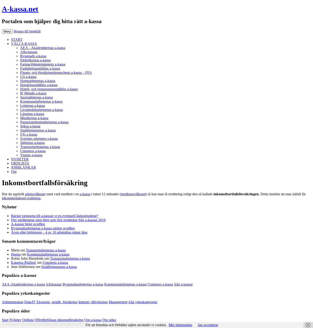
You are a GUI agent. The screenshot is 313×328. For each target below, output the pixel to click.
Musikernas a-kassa (34, 118)
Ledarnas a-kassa (32, 105)
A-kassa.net (20, 9)
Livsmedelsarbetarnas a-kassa (41, 110)
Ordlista (27, 320)
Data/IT (30, 302)
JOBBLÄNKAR (23, 167)
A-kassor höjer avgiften (28, 224)
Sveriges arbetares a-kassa (39, 139)
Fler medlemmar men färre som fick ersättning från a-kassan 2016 (58, 220)
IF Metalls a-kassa (33, 93)
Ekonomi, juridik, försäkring (56, 302)
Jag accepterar (208, 325)
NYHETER (20, 159)
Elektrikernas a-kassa (35, 60)
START (16, 39)
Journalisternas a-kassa (36, 97)
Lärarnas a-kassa (32, 114)
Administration (12, 302)
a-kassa (85, 194)
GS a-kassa (28, 77)
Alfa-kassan (28, 52)
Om (13, 172)
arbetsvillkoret (35, 194)
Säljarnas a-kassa (32, 143)
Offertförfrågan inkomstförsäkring (58, 320)
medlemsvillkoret (133, 194)
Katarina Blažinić (23, 263)
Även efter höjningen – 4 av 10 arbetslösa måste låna (49, 232)
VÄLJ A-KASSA (24, 44)
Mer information (180, 325)
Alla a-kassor (183, 284)
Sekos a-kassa (30, 126)
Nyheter (15, 320)
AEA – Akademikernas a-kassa (42, 48)
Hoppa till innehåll (27, 31)
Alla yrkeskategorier (142, 302)
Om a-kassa (92, 320)
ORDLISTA (20, 163)
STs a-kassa (28, 134)
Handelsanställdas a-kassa (39, 85)
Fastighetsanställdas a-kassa (40, 68)
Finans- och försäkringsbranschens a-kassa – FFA (56, 72)
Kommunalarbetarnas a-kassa (41, 101)
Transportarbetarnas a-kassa (40, 147)
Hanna (16, 254)
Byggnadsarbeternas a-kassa (83, 284)
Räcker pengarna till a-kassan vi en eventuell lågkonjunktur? (54, 216)
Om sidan (109, 320)
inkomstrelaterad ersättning (21, 198)
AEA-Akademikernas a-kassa (23, 284)
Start (5, 320)
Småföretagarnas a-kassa (38, 130)
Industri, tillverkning (93, 302)
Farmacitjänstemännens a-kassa (42, 64)
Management (118, 302)
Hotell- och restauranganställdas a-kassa (49, 89)
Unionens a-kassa (33, 151)
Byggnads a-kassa (33, 56)
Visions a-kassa (31, 155)
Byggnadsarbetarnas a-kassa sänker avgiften (43, 228)
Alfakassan (54, 284)
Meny (7, 31)
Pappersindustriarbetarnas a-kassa (44, 122)
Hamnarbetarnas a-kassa (37, 81)
